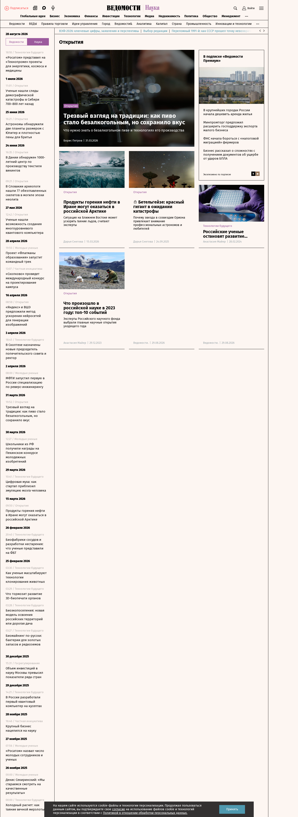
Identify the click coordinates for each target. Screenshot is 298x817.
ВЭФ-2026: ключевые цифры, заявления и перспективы (99, 31)
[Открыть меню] (261, 8)
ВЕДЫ (33, 24)
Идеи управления (85, 24)
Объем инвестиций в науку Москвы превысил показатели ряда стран (24, 672)
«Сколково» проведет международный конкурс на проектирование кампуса (25, 280)
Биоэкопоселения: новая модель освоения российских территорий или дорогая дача (25, 616)
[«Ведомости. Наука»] (134, 8)
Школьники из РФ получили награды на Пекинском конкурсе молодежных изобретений (22, 452)
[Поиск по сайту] (235, 8)
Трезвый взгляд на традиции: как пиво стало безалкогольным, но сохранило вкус (25, 413)
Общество (210, 16)
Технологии (132, 16)
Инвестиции (111, 16)
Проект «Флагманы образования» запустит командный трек (24, 257)
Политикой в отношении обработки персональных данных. (145, 813)
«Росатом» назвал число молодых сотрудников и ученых (25, 755)
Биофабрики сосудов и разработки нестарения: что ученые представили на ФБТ (24, 546)
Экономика (72, 16)
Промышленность (198, 24)
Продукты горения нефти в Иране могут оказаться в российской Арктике (26, 515)
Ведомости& (123, 24)
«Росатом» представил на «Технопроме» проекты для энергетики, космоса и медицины (26, 64)
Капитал (162, 24)
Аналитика (144, 24)
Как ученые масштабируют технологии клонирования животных (26, 577)
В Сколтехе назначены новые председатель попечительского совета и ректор (26, 351)
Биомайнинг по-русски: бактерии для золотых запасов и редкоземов (24, 640)
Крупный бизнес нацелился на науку (21, 728)
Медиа (149, 16)
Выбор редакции (155, 31)
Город (106, 24)
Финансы (91, 16)
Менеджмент (231, 16)
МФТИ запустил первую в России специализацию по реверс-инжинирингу (25, 382)
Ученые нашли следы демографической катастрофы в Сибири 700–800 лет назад (22, 97)
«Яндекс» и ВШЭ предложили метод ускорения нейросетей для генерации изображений (23, 316)
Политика (191, 16)
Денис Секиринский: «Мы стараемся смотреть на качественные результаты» (25, 786)
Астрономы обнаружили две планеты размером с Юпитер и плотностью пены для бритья (25, 130)
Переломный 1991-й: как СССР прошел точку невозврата (212, 31)
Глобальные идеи (32, 16)
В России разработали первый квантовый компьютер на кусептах (24, 701)
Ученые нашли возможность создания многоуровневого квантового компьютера (24, 226)
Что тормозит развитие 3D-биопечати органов (24, 596)
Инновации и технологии (234, 24)
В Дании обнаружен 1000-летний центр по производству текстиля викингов (25, 163)
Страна (177, 24)
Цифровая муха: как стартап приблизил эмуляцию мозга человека (26, 486)
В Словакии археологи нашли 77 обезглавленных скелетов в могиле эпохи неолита (26, 192)
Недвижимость (169, 16)
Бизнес (55, 16)
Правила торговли (54, 24)
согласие (118, 809)
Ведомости (17, 24)
